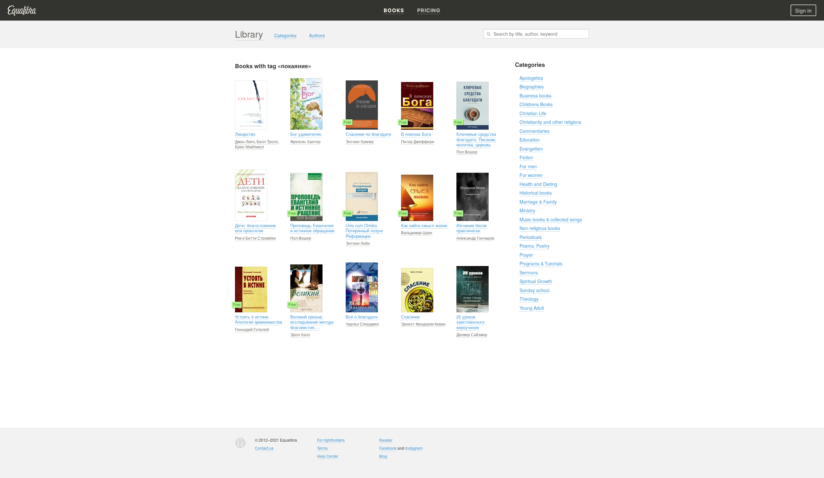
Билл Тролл (267, 141)
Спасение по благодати (368, 134)
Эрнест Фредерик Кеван (423, 323)
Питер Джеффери (417, 141)
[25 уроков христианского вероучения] (472, 289)
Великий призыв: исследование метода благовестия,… (311, 322)
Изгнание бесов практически (471, 228)
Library (249, 33)
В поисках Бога (416, 134)
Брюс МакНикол (249, 146)
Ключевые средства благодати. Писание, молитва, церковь (476, 139)
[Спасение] (417, 290)
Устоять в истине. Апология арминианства (258, 319)
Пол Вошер (466, 151)
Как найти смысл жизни (424, 225)
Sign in (803, 10)
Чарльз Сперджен (362, 323)
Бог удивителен (305, 134)
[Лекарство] (251, 105)
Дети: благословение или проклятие (255, 228)
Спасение (410, 317)
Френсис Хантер (305, 141)
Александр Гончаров (475, 238)
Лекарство (245, 134)
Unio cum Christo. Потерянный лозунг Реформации (364, 231)
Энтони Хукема (360, 141)
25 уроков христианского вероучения (470, 322)
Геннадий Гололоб (252, 329)
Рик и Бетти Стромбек (255, 238)
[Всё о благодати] (362, 287)
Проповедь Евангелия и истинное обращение (312, 228)
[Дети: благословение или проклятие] (251, 195)
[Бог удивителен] (306, 104)
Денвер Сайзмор (471, 334)
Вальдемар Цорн (416, 232)
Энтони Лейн (358, 243)
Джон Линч (245, 141)
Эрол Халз (300, 334)
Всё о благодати (362, 317)
